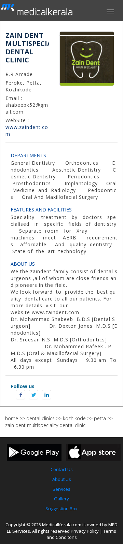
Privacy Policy (85, 531)
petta (100, 418)
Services (61, 489)
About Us (61, 479)
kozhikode (74, 418)
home (11, 418)
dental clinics (40, 418)
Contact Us (62, 469)
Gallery (61, 499)
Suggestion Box (61, 508)
